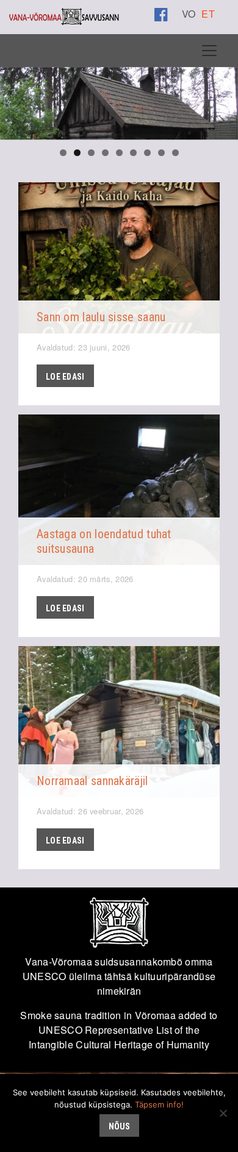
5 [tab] (119, 152)
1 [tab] (63, 152)
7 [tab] (147, 152)
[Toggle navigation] (209, 50)
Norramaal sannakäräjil (92, 780)
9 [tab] (175, 152)
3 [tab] (91, 152)
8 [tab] (161, 152)
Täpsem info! (159, 1104)
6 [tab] (133, 152)
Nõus (119, 1126)
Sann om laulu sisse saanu (101, 317)
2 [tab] (77, 152)
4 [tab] (105, 152)
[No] (223, 1113)
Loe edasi (65, 377)
